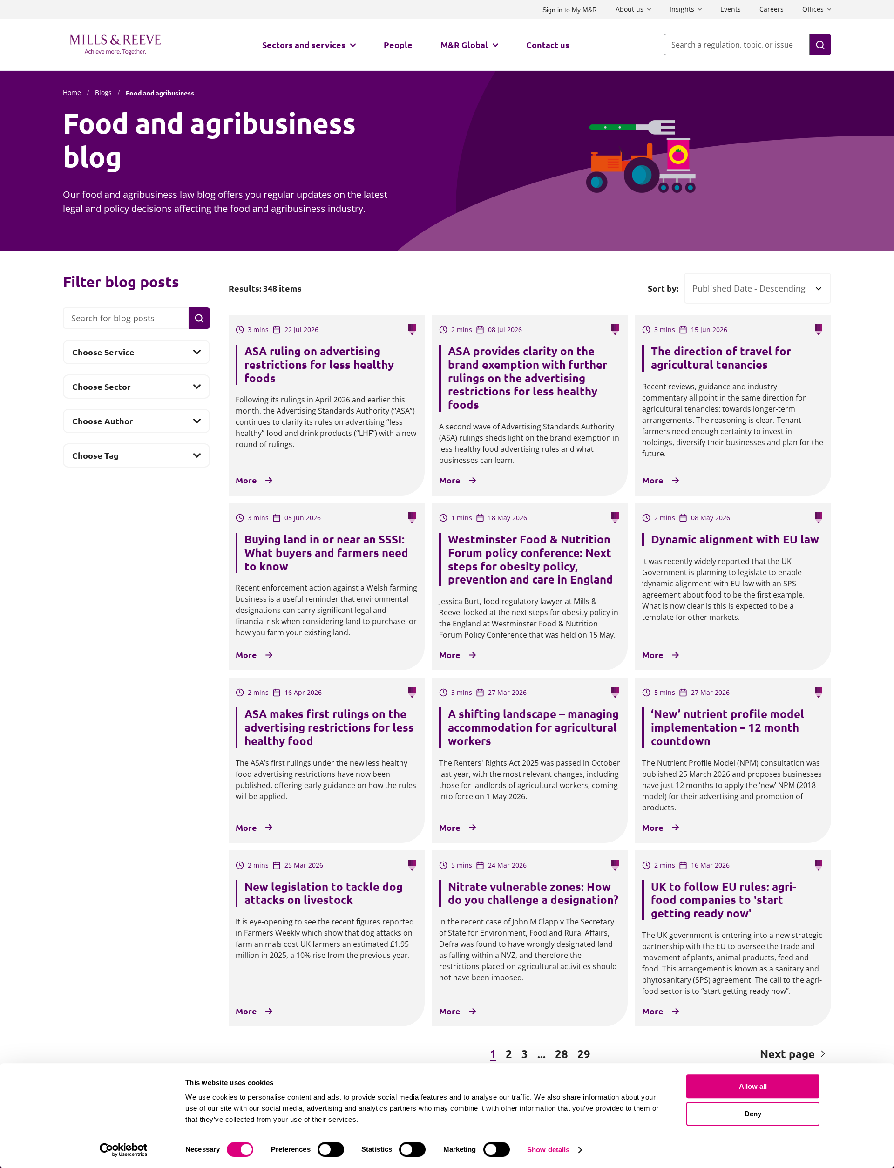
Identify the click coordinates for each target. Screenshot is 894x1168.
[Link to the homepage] (115, 44)
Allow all (753, 1086)
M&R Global (464, 44)
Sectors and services (303, 44)
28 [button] (561, 1053)
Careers (771, 9)
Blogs (103, 92)
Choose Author (102, 423)
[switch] (331, 1149)
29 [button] (583, 1053)
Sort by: (663, 288)
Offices (813, 9)
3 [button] (525, 1053)
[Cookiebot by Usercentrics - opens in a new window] (123, 1150)
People (398, 44)
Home (72, 92)
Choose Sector (101, 389)
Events (730, 9)
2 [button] (509, 1053)
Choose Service (103, 354)
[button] (279, 1054)
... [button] (541, 1053)
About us (629, 9)
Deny (753, 1114)
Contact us (547, 44)
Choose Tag (95, 458)
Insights (682, 9)
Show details (548, 1150)
